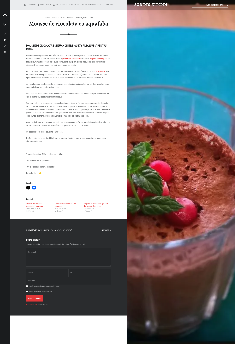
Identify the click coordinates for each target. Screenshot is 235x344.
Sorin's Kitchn (45, 5)
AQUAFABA (100, 71)
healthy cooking (63, 5)
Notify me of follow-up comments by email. (44, 286)
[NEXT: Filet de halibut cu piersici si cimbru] (5, 15)
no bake (110, 5)
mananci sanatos (79, 5)
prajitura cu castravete (71, 58)
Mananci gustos (58, 18)
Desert (47, 18)
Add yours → (106, 230)
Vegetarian (88, 18)
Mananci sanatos (74, 18)
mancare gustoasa (97, 5)
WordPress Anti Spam (32, 304)
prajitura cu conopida (98, 58)
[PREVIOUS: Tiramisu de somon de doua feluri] (5, 24)
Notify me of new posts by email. (40, 291)
